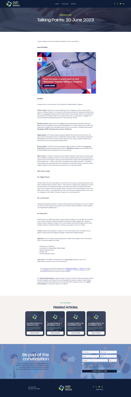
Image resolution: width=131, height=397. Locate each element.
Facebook (46, 270)
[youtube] (121, 4)
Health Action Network (71, 268)
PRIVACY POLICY (99, 389)
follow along (68, 259)
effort (86, 116)
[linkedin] (124, 4)
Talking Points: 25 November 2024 (76, 324)
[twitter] (118, 4)
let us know (82, 270)
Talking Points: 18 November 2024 (96, 324)
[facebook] (115, 4)
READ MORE (34, 333)
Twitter (81, 268)
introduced (46, 114)
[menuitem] (57, 4)
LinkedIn (68, 270)
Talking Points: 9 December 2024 (54, 324)
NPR (67, 125)
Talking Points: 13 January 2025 (34, 324)
